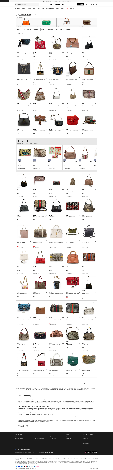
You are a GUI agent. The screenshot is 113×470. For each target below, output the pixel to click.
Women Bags (27, 12)
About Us (72, 8)
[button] (97, 4)
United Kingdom (20, 468)
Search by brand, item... (21, 4)
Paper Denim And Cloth (73, 388)
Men (34, 8)
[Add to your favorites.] (30, 52)
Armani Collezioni (20, 388)
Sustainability (85, 438)
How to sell (52, 436)
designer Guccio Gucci (85, 401)
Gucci (21, 12)
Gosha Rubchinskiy (46, 388)
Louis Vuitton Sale (85, 388)
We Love (62, 8)
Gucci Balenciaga (56, 388)
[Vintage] (59, 8)
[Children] (40, 8)
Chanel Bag (53, 389)
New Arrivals (17, 8)
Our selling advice (53, 438)
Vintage (57, 8)
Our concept (17, 436)
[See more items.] (96, 157)
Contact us (69, 438)
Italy (35, 468)
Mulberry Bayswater (82, 389)
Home (17, 12)
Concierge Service (19, 438)
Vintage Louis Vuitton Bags (42, 389)
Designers (24, 8)
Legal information (28, 452)
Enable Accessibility (4, 1)
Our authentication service (39, 438)
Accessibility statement (19, 452)
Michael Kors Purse (71, 389)
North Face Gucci (30, 389)
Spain (33, 468)
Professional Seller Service (55, 441)
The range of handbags (22, 420)
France (16, 468)
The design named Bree (23, 426)
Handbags (33, 12)
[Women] (31, 8)
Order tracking (36, 436)
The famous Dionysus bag (23, 424)
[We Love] (65, 8)
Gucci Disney (37, 388)
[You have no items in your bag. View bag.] (97, 4)
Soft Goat (93, 388)
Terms (33, 452)
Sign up (92, 4)
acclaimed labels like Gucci (72, 416)
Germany (29, 468)
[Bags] (44, 8)
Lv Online (64, 388)
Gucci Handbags (61, 389)
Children (38, 8)
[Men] (35, 8)
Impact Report (85, 440)
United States (25, 468)
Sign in (87, 4)
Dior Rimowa (29, 388)
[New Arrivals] (20, 8)
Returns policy (36, 440)
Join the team (85, 441)
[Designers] (26, 8)
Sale (67, 8)
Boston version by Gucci (23, 425)
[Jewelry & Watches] (54, 8)
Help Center (69, 436)
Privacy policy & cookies (39, 452)
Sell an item (80, 4)
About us (84, 436)
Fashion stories (86, 443)
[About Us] (74, 8)
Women (29, 8)
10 (93, 383)
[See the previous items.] (16, 157)
